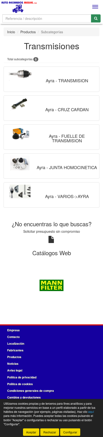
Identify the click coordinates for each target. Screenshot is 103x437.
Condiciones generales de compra (30, 390)
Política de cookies (20, 384)
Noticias (12, 363)
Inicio (11, 31)
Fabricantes (15, 350)
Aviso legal (14, 370)
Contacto (13, 337)
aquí (91, 411)
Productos (28, 31)
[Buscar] (96, 18)
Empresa (13, 330)
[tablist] (51, 284)
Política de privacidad (21, 377)
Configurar (70, 432)
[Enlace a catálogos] (51, 285)
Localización (15, 343)
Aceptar (31, 432)
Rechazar (49, 432)
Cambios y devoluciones (24, 397)
